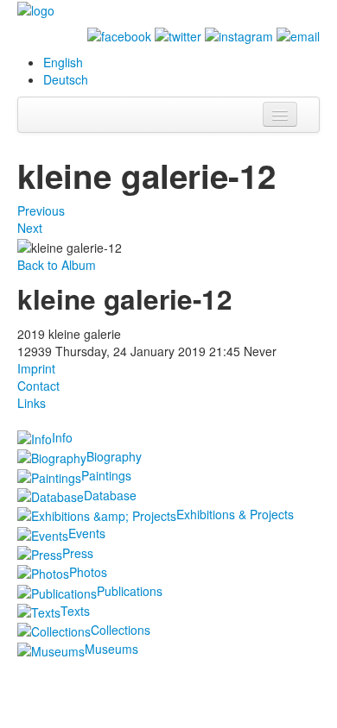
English (63, 62)
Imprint (36, 368)
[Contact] (298, 34)
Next (29, 227)
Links (31, 402)
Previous (41, 210)
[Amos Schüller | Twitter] (178, 34)
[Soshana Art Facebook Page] (119, 34)
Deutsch (65, 79)
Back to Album (56, 264)
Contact (38, 385)
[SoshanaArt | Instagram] (239, 34)
